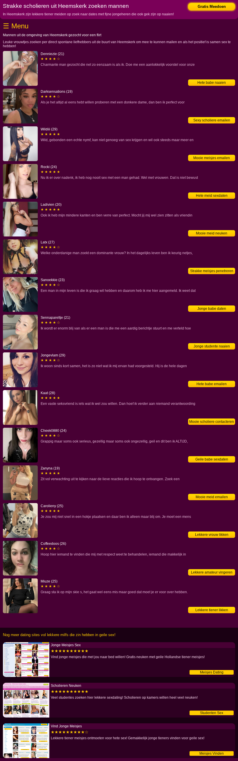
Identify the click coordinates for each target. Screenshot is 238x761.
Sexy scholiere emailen (211, 120)
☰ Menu (15, 26)
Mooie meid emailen (212, 497)
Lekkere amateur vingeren (211, 572)
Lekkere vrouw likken (211, 535)
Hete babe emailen (211, 384)
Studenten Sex (211, 713)
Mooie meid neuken (211, 233)
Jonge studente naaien (212, 346)
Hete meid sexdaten (212, 196)
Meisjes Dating (211, 672)
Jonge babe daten (211, 309)
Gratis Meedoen (212, 6)
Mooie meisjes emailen (211, 158)
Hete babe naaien (211, 83)
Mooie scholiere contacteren (211, 422)
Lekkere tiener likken (211, 610)
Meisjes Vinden (211, 753)
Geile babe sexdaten (211, 459)
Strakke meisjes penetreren (211, 271)
